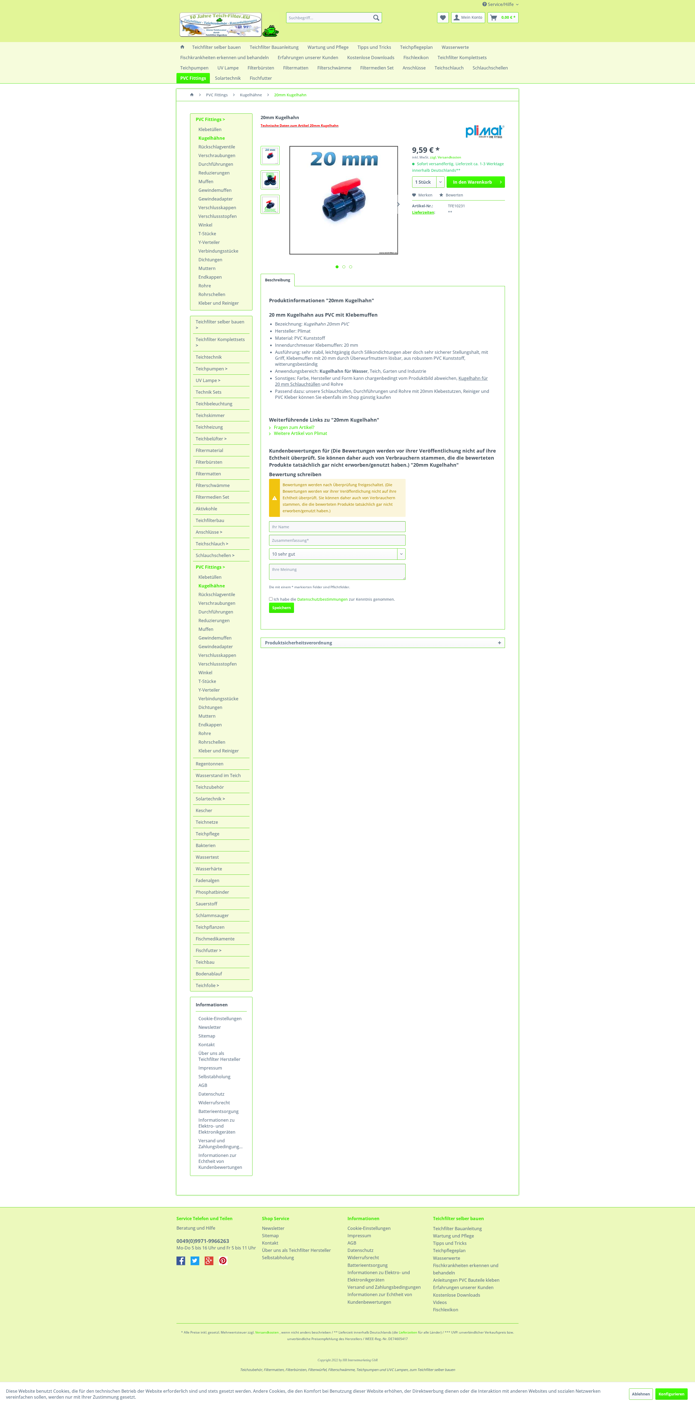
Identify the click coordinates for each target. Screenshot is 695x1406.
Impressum (210, 1068)
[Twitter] (198, 1264)
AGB (202, 1085)
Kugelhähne (211, 138)
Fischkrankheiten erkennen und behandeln (465, 1269)
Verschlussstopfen (217, 216)
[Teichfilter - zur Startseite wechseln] (229, 25)
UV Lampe (207, 380)
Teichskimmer (210, 415)
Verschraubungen (216, 155)
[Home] (182, 47)
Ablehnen (641, 1394)
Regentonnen (209, 764)
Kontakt (206, 1045)
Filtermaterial (209, 450)
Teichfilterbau (210, 520)
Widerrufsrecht (214, 1103)
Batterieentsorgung (218, 1111)
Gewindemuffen (215, 190)
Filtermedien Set (212, 497)
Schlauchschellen (214, 555)
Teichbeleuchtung (214, 404)
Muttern (207, 268)
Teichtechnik (209, 357)
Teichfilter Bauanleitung (457, 1229)
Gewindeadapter (215, 199)
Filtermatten (208, 474)
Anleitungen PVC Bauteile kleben (466, 1280)
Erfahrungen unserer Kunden (463, 1287)
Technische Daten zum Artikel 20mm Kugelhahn (300, 125)
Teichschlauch (211, 544)
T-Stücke (207, 234)
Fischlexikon (445, 1310)
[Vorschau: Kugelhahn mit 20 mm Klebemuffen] (270, 155)
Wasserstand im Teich (218, 775)
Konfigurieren (671, 1394)
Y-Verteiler (209, 242)
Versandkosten (267, 1332)
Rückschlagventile (216, 147)
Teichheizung (209, 427)
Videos (440, 1302)
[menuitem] (334, 17)
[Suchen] (376, 17)
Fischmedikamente (215, 939)
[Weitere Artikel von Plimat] (484, 131)
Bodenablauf (209, 974)
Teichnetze (207, 822)
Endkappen (210, 277)
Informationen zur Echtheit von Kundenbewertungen (220, 1161)
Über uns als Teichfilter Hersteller (219, 1056)
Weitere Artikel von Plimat (300, 433)
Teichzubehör (210, 787)
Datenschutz (211, 1094)
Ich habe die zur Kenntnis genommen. (334, 599)
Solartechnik (209, 799)
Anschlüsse (208, 532)
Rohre (204, 286)
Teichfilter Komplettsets (220, 339)
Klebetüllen (210, 129)
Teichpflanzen (210, 927)
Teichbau (205, 962)
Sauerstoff (206, 904)
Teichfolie (206, 985)
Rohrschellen (211, 294)
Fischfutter (207, 950)
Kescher (204, 810)
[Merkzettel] (443, 17)
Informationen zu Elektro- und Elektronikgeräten (216, 1126)
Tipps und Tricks (450, 1243)
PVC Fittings (209, 119)
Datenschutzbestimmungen (322, 599)
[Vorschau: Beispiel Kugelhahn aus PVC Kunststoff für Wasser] (270, 204)
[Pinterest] (225, 1264)
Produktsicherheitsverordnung (298, 643)
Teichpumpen (210, 369)
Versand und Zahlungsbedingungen (221, 1144)
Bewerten (454, 195)
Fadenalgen (207, 880)
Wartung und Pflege (453, 1236)
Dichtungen (210, 260)
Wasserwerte (446, 1258)
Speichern (281, 607)
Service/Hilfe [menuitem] (501, 4)
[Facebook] (183, 1264)
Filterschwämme (213, 485)
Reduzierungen (214, 173)
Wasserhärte (209, 869)
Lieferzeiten (423, 212)
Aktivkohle (206, 509)
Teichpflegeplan (449, 1251)
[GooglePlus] (212, 1264)
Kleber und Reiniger (218, 303)
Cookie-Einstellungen (220, 1019)
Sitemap (206, 1036)
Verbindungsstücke (218, 251)
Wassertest (207, 857)
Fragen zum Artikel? (293, 427)
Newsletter (209, 1027)
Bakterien (206, 845)
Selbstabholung (214, 1077)
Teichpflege (207, 834)
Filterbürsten (209, 462)
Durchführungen (215, 164)
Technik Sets (209, 392)
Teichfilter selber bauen (220, 322)
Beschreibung (277, 279)
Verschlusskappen (217, 208)
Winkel (205, 225)
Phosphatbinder (212, 892)
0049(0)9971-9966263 (202, 1241)
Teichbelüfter (210, 439)
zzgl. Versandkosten (445, 157)
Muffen (205, 182)
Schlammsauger (212, 915)
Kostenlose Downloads (456, 1295)
